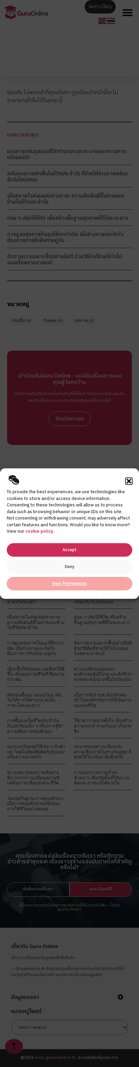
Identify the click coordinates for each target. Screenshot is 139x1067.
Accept (69, 550)
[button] (129, 481)
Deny (69, 566)
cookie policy (39, 531)
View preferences (69, 583)
